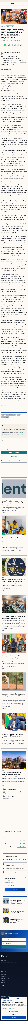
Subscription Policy (5, 996)
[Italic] (5, 450)
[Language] (23, 3)
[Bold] (2, 450)
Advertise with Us (5, 978)
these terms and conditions (15, 434)
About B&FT (3, 974)
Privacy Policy (4, 990)
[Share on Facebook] (11, 45)
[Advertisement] (14, 813)
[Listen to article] (2, 45)
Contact (3, 980)
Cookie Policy (4, 992)
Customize (14, 1014)
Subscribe (14, 456)
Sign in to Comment (14, 452)
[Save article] (20, 45)
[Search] (25, 3)
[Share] (17, 45)
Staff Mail (3, 982)
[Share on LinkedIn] (14, 45)
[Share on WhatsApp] (5, 45)
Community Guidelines (6, 994)
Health (3, 26)
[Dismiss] (25, 877)
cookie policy (13, 1008)
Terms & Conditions (5, 988)
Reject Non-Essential (14, 1011)
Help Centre (3, 976)
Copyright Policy (4, 998)
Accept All (14, 1017)
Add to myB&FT (10, 26)
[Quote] (7, 450)
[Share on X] (8, 45)
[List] (9, 450)
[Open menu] (2, 3)
